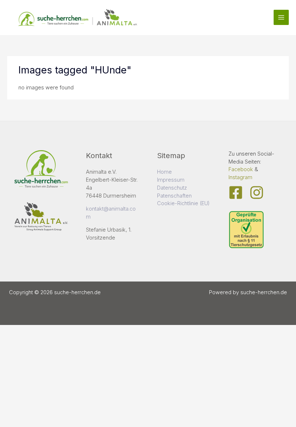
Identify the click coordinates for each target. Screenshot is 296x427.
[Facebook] (235, 192)
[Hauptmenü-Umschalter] (281, 17)
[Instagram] (256, 192)
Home (164, 172)
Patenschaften (174, 196)
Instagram (240, 177)
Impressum (170, 180)
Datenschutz (172, 188)
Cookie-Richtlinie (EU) (183, 203)
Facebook (240, 169)
